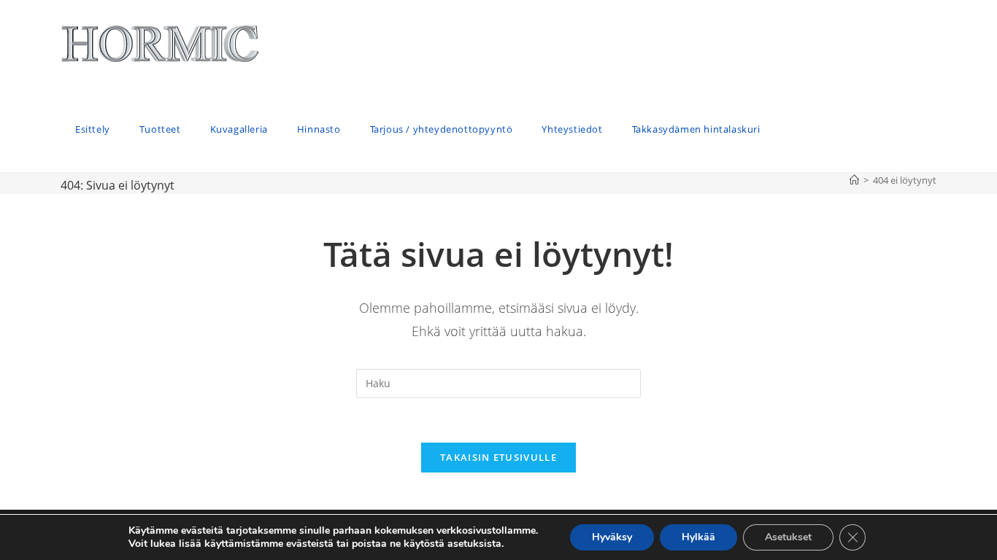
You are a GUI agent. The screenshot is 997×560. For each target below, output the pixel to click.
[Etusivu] (854, 180)
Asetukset (788, 537)
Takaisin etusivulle (498, 457)
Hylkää (698, 537)
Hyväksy (612, 537)
